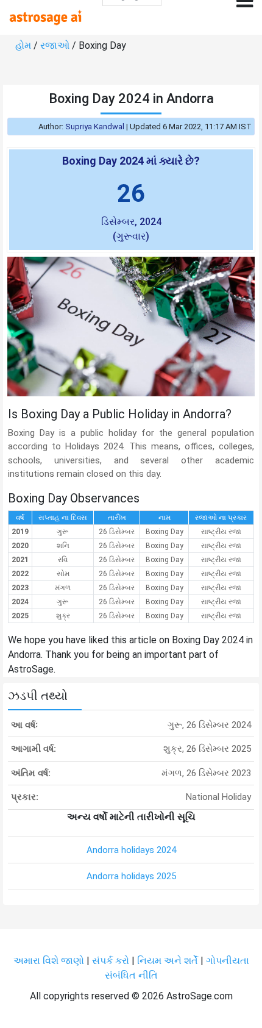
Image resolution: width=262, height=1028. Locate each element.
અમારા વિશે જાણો (48, 960)
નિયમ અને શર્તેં (167, 960)
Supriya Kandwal (94, 126)
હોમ (23, 45)
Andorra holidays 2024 (131, 849)
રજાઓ (54, 45)
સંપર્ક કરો (112, 960)
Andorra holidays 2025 (131, 876)
